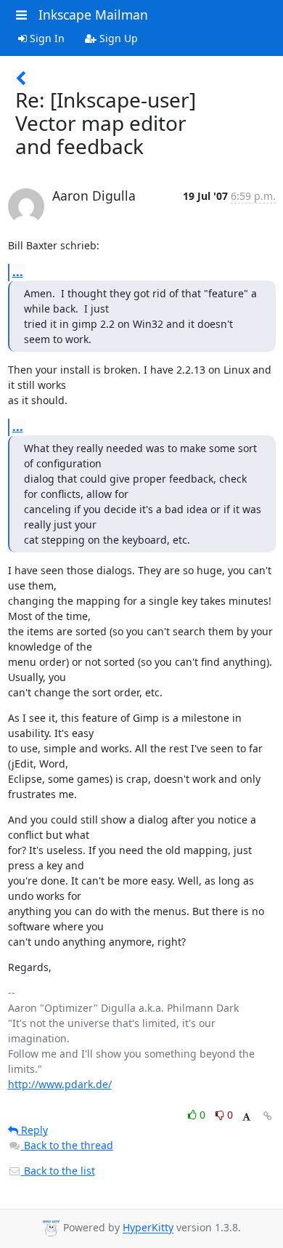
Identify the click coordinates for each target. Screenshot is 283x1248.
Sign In (46, 38)
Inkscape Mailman (93, 14)
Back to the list (58, 1170)
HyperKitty (148, 1228)
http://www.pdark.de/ (60, 1084)
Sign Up (117, 38)
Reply (33, 1130)
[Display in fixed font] (246, 1117)
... (17, 272)
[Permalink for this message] (268, 1116)
